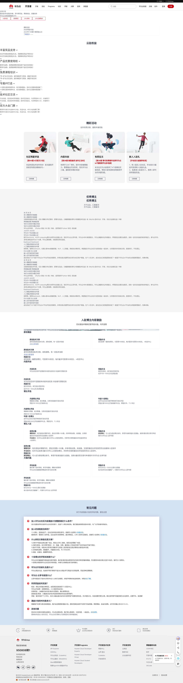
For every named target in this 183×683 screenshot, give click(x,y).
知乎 (147, 652)
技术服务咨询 (20, 654)
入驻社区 (5, 18)
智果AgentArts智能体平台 (59, 665)
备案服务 (19, 659)
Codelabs (101, 655)
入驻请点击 (79, 532)
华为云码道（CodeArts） (58, 655)
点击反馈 (94, 612)
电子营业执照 (22, 680)
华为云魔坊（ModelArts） (59, 659)
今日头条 (149, 662)
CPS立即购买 (39, 18)
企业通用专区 (126, 655)
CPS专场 (26, 18)
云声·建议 (101, 652)
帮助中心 (101, 648)
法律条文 (155, 675)
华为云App (170, 1)
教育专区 (125, 652)
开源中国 (149, 655)
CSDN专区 (149, 648)
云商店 (124, 648)
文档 (150, 6)
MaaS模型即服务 (56, 662)
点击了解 (88, 578)
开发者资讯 (102, 659)
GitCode (149, 665)
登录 (163, 6)
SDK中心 (53, 652)
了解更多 (27, 34)
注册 (170, 6)
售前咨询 (19, 657)
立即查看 (31, 179)
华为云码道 (142, 6)
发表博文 (16, 18)
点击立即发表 (34, 344)
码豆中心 (148, 342)
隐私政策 (164, 675)
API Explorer (54, 648)
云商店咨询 (20, 662)
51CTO (148, 659)
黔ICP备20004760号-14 (49, 675)
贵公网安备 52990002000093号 (39, 680)
